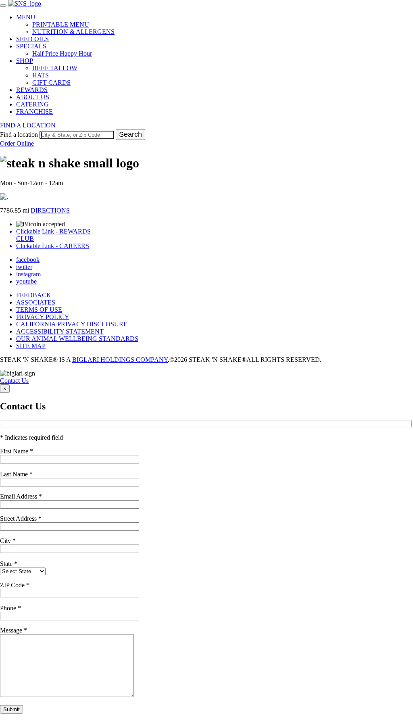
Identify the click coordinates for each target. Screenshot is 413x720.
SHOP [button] (24, 60)
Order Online (17, 143)
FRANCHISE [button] (34, 111)
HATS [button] (40, 75)
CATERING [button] (32, 104)
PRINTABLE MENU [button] (60, 24)
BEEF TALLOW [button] (54, 68)
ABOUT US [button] (32, 97)
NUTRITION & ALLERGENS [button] (73, 31)
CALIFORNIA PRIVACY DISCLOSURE (71, 324)
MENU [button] (25, 17)
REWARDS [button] (32, 89)
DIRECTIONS (50, 210)
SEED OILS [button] (32, 38)
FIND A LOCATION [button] (28, 125)
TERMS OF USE (39, 309)
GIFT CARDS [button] (51, 82)
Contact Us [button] (14, 380)
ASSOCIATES (35, 302)
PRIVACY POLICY (42, 316)
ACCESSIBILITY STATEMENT (60, 331)
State (8, 563)
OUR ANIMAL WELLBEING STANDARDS (77, 338)
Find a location (19, 134)
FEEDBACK (33, 295)
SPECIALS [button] (31, 46)
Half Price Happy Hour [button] (62, 53)
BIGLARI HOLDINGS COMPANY (120, 359)
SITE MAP (31, 345)
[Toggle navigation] (3, 5)
